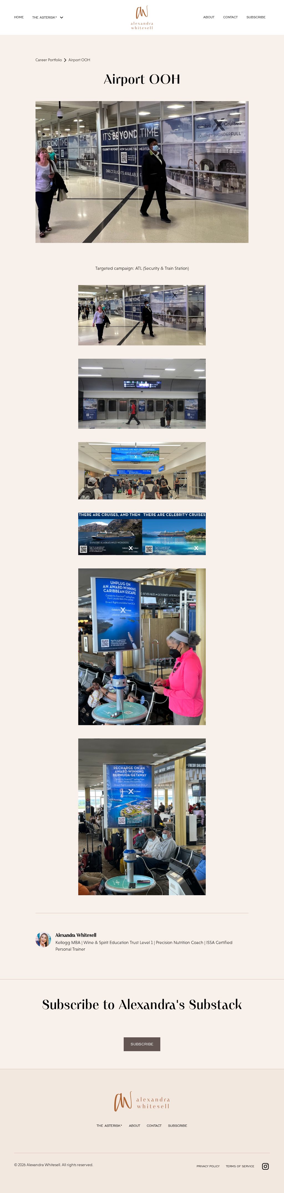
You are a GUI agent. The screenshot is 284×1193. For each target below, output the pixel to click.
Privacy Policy (208, 1166)
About (208, 17)
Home (19, 17)
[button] (48, 17)
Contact (230, 17)
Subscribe (256, 17)
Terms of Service (240, 1166)
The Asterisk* (109, 1125)
